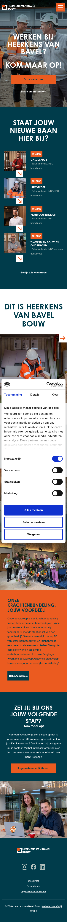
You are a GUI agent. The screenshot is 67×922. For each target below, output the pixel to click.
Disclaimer (33, 881)
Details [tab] (34, 394)
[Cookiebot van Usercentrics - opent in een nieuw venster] (47, 384)
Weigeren (33, 534)
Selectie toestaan (34, 522)
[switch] (57, 470)
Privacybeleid (33, 886)
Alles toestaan (33, 510)
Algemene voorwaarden (33, 891)
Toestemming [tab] (13, 394)
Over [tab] (55, 394)
